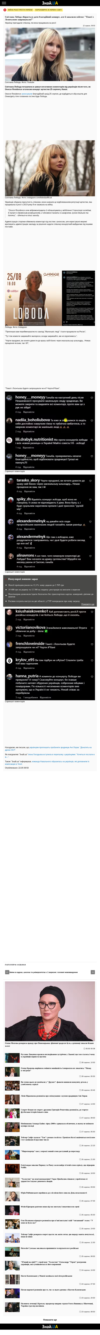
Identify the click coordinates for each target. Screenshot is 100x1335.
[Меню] (4, 3)
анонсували (27, 94)
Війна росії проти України (20, 10)
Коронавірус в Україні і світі (48, 10)
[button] (7, 972)
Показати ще (87, 604)
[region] (50, 118)
